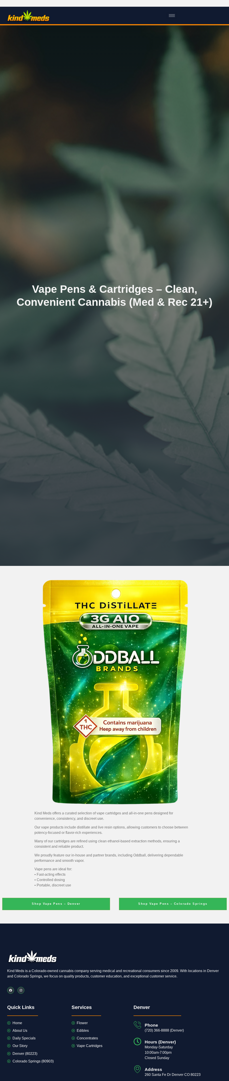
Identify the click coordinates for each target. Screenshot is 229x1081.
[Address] (137, 1069)
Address (153, 1069)
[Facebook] (10, 990)
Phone (151, 1025)
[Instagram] (20, 990)
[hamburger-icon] (172, 15)
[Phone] (137, 1025)
